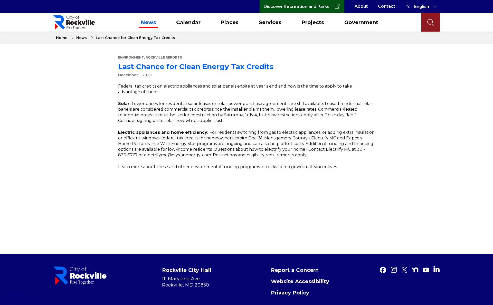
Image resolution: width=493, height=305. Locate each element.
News (148, 22)
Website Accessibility (300, 281)
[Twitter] (404, 269)
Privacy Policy (290, 293)
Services (270, 22)
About (361, 6)
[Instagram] (393, 269)
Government (361, 22)
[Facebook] (383, 269)
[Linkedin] (436, 269)
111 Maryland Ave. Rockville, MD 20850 (185, 282)
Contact (386, 6)
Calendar (188, 22)
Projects (312, 22)
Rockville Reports (164, 57)
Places (230, 22)
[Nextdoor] (415, 269)
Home (61, 37)
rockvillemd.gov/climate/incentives (301, 166)
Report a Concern (295, 270)
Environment (131, 57)
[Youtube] (426, 269)
